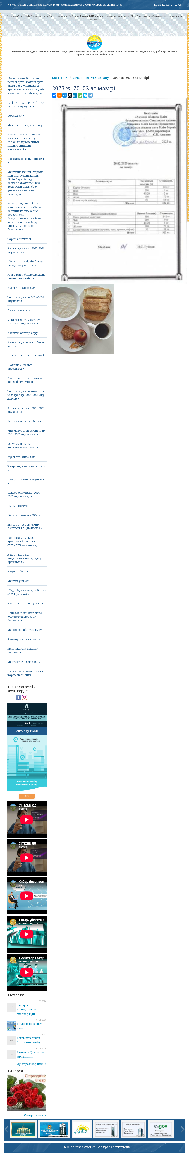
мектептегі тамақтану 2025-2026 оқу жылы (23, 321)
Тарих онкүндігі (19, 239)
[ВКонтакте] (54, 95)
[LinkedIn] (75, 95)
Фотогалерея (93, 4)
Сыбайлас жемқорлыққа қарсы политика (25, 673)
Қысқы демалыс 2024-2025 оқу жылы (25, 409)
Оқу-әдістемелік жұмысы (25, 479)
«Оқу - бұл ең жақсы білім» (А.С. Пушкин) (26, 592)
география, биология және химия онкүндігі (26, 276)
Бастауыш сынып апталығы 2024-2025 (21, 445)
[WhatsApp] (80, 95)
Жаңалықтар (20, 4)
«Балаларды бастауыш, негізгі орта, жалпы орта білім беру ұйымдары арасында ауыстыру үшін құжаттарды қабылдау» (26, 85)
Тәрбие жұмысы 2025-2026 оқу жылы (25, 299)
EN (168, 4)
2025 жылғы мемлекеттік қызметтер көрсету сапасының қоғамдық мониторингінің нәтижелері (25, 142)
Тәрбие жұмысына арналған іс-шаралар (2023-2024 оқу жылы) (22, 541)
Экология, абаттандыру (25, 629)
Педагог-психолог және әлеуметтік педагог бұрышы (24, 616)
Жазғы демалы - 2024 (22, 515)
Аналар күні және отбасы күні (25, 344)
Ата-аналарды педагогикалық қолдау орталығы (24, 558)
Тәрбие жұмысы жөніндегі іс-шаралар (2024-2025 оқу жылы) (26, 394)
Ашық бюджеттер (40, 4)
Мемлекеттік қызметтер (68, 4)
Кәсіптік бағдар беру (22, 333)
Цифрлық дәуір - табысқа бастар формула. (26, 104)
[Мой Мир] (64, 95)
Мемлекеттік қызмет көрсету (22, 650)
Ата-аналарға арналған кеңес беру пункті (24, 379)
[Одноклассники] (59, 95)
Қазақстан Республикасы (25, 158)
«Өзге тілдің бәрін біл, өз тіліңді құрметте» (25, 263)
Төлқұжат (15, 115)
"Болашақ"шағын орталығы (19, 366)
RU (163, 4)
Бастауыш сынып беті (23, 421)
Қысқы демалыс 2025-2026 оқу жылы (25, 250)
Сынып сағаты (18, 310)
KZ (159, 4)
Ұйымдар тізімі (27, 731)
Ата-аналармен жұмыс (24, 603)
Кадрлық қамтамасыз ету (26, 466)
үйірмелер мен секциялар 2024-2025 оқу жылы (26, 432)
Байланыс (109, 4)
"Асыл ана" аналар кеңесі (25, 355)
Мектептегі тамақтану (24, 661)
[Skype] (85, 95)
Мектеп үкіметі (18, 581)
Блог (119, 4)
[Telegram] (90, 95)
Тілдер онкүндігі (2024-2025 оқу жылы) (24, 494)
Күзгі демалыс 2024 (21, 457)
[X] (70, 95)
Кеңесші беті (16, 571)
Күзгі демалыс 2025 (21, 287)
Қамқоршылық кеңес (23, 639)
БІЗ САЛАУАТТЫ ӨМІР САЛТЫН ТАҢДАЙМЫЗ (24, 526)
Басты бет (60, 78)
